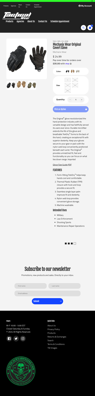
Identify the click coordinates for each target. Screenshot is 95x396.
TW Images (52, 347)
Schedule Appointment (37, 6)
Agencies (13, 6)
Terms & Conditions (56, 344)
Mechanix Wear (59, 52)
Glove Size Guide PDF (62, 164)
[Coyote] (72, 71)
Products (6, 6)
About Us (20, 6)
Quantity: (60, 99)
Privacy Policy (54, 329)
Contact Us (28, 6)
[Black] (67, 71)
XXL (67, 90)
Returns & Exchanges (57, 336)
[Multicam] (78, 71)
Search (51, 340)
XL (75, 85)
